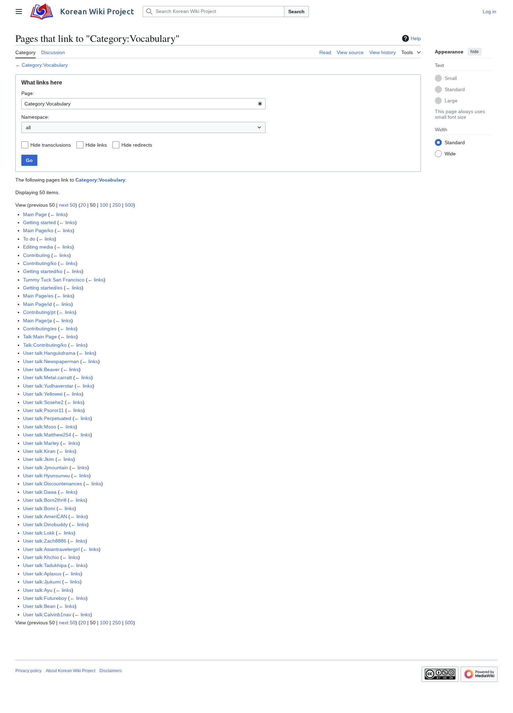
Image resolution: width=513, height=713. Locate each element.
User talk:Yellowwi (42, 394)
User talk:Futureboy (45, 598)
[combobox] (143, 103)
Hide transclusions (50, 145)
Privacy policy (28, 670)
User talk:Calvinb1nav (47, 614)
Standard (455, 89)
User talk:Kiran (39, 451)
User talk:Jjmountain (45, 467)
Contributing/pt (39, 312)
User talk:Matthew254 (47, 435)
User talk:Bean (39, 606)
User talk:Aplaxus (42, 573)
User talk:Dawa (40, 492)
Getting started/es (42, 288)
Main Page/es (38, 296)
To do (29, 239)
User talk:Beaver (41, 369)
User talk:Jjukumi (42, 582)
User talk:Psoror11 (43, 410)
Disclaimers (110, 670)
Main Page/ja (37, 320)
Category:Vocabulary (45, 65)
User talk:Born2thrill (44, 500)
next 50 (67, 205)
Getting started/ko (42, 271)
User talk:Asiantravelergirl (51, 549)
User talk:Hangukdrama (49, 353)
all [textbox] (28, 127)
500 (129, 205)
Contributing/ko (40, 263)
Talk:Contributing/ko (45, 345)
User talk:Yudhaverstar (48, 386)
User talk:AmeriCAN (45, 516)
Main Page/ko (38, 230)
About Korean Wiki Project (70, 670)
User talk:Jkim (38, 459)
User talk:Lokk (38, 533)
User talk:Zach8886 (44, 541)
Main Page (35, 214)
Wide (450, 153)
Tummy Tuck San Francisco (53, 279)
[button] (18, 11)
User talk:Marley (41, 443)
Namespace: (35, 117)
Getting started (39, 222)
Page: (27, 93)
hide (474, 51)
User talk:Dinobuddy (45, 524)
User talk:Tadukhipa (45, 565)
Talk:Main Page (40, 336)
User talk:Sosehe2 (43, 402)
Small (451, 78)
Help (416, 38)
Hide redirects (136, 145)
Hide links (96, 145)
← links (58, 214)
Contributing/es (40, 328)
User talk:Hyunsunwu (46, 475)
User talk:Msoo (39, 426)
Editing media (38, 247)
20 (83, 205)
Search (296, 11)
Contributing (36, 255)
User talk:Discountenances (52, 483)
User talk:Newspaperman (51, 361)
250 (116, 205)
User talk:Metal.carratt (47, 377)
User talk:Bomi (39, 508)
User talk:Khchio (41, 557)
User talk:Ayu (37, 590)
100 (104, 205)
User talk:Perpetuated (47, 418)
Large (451, 100)
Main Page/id (37, 304)
